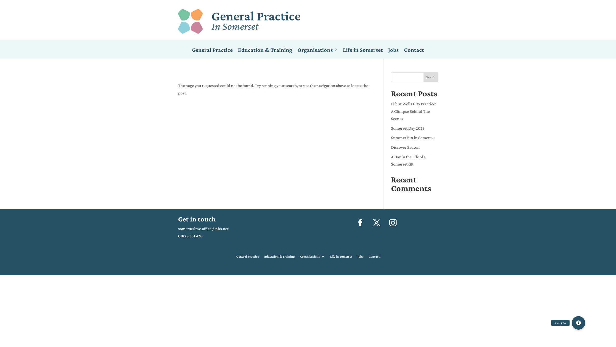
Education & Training (265, 50)
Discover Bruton (405, 147)
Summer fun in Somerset (413, 137)
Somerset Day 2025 (408, 128)
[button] (578, 323)
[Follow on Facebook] (360, 222)
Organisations (315, 50)
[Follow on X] (376, 222)
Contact (414, 50)
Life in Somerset (363, 50)
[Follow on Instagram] (393, 222)
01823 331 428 (190, 236)
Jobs (393, 50)
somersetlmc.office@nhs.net (203, 228)
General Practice (212, 50)
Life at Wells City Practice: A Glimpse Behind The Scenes (413, 111)
